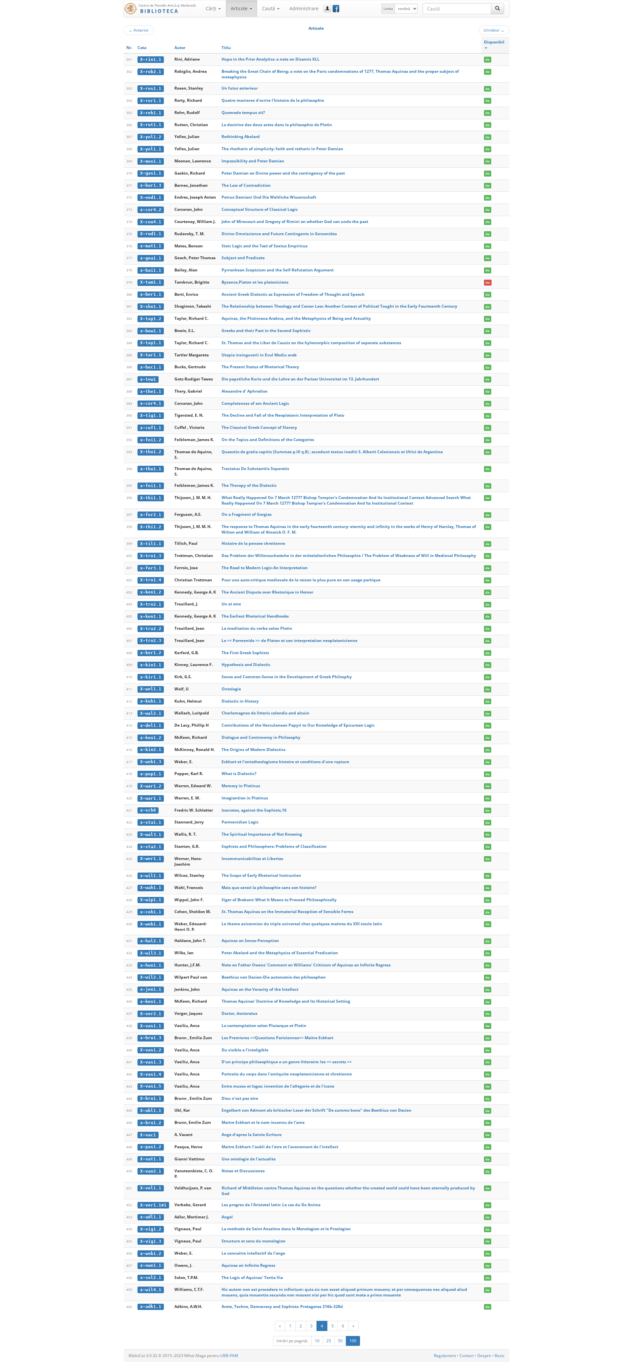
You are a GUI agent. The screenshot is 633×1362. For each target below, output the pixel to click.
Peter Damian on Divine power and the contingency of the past (283, 173)
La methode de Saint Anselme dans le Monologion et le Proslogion (286, 1229)
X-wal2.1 (150, 713)
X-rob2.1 (150, 71)
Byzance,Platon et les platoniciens (255, 282)
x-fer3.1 (150, 568)
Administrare (303, 8)
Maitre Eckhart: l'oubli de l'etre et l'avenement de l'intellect (280, 1147)
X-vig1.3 (150, 1241)
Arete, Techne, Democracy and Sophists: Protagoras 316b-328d (282, 1306)
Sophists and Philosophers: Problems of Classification (274, 846)
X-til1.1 (150, 543)
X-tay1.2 (150, 318)
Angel (227, 1217)
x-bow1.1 (150, 330)
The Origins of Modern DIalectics (254, 749)
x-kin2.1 (150, 749)
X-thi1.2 (150, 526)
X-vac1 (148, 1134)
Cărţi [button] (212, 8)
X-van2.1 (150, 1171)
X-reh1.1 (150, 112)
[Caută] (497, 8)
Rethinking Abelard (241, 136)
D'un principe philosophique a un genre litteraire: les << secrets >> (287, 1062)
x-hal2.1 (150, 940)
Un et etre (231, 604)
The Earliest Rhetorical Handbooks (255, 616)
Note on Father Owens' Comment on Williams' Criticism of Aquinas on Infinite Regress (306, 965)
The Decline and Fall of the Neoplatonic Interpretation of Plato (283, 415)
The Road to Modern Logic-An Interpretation (265, 567)
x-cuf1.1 (150, 427)
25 (328, 1341)
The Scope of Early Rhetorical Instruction (261, 875)
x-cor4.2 (150, 209)
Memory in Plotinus (241, 786)
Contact (467, 1355)
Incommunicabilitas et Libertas (252, 858)
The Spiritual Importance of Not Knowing (262, 834)
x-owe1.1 (150, 1265)
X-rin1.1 (150, 59)
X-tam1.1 (150, 282)
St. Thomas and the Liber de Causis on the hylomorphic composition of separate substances (311, 343)
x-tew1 (148, 379)
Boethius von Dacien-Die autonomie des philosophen (274, 977)
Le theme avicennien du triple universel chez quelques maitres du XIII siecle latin (302, 924)
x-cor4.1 (150, 403)
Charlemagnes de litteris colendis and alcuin (265, 713)
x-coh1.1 (150, 911)
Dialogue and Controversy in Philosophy (261, 737)
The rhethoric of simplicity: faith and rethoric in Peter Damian (282, 149)
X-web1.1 (150, 924)
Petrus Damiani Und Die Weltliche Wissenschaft (269, 197)
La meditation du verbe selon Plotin (257, 628)
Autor (179, 47)
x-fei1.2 (150, 439)
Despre (484, 1355)
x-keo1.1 (150, 1001)
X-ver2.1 (150, 1013)
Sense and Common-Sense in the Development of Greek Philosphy (287, 677)
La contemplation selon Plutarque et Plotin (264, 1025)
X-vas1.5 (150, 1086)
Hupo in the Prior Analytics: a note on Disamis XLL (270, 59)
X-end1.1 (150, 197)
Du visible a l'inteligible (245, 1050)
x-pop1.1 (150, 773)
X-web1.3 (150, 761)
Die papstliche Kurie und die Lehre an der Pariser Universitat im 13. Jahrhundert (300, 379)
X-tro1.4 (150, 579)
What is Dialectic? (239, 773)
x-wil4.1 (150, 1289)
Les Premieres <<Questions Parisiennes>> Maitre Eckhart (277, 1038)
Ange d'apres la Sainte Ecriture (252, 1134)
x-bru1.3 (150, 1037)
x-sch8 (148, 810)
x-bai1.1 (150, 270)
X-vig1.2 (150, 1229)
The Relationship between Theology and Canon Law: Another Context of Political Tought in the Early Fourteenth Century (339, 306)
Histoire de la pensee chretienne (253, 543)
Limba (388, 8)
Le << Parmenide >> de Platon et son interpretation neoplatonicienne (289, 640)
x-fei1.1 (150, 485)
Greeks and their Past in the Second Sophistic (266, 330)
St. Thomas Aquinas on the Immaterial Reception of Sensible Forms (287, 911)
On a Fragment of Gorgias (247, 514)
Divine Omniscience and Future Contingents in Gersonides (279, 233)
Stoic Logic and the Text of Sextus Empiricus (265, 246)
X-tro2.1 (150, 604)
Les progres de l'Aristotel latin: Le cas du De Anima (271, 1205)
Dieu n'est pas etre (240, 1098)
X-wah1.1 (150, 887)
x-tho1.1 (150, 468)
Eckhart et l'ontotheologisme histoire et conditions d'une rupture (285, 761)
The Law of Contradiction (246, 185)
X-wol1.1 (150, 688)
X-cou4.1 (150, 221)
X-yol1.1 (150, 149)
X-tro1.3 (150, 555)
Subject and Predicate (243, 258)
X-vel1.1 (150, 1187)
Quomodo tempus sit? (243, 112)
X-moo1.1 (150, 161)
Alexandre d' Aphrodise (244, 391)
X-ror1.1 (150, 100)
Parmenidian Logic (240, 822)
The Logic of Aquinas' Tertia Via (252, 1277)
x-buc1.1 (150, 367)
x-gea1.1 (150, 258)
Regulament (445, 1355)
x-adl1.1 (150, 1216)
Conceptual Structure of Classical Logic (260, 209)
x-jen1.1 (150, 989)
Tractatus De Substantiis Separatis (255, 468)
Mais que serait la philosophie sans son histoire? (269, 887)
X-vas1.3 (150, 1062)
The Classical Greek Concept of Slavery (259, 427)
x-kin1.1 (150, 664)
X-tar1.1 (150, 354)
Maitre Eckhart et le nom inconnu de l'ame (263, 1122)
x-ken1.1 (150, 616)
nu (488, 282)
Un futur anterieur (240, 88)
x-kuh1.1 (150, 701)
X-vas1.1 (150, 1025)
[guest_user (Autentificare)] (327, 8)
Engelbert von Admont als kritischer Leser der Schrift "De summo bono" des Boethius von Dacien (316, 1110)
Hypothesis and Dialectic (246, 664)
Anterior (139, 30)
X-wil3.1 (150, 953)
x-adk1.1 (150, 1306)
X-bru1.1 (150, 1098)
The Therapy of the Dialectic (249, 485)
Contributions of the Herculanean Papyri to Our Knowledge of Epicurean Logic (298, 725)
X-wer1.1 (150, 858)
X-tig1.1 (150, 415)
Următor (494, 30)
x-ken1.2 (150, 592)
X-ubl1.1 (150, 1110)
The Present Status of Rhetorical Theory (260, 367)
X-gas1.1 (150, 173)
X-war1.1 (150, 798)
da (487, 59)
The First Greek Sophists (245, 652)
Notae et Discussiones (243, 1171)
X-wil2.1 (150, 977)
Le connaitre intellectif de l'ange (253, 1253)
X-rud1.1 (150, 233)
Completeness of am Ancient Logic (255, 403)
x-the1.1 (150, 391)
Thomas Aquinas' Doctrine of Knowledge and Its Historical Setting (286, 1001)
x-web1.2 (150, 1253)
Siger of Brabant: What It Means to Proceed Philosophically (279, 900)
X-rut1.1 (150, 124)
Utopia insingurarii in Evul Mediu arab (259, 355)
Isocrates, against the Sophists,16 (254, 810)
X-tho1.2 (150, 451)
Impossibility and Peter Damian (253, 161)
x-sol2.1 (150, 1277)
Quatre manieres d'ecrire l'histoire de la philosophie (273, 100)
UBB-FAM (229, 1355)
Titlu (226, 47)
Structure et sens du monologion (254, 1241)
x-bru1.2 (150, 1122)
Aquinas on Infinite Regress (248, 1265)
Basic (499, 1355)
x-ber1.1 (150, 294)
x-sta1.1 (150, 822)
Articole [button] (240, 8)
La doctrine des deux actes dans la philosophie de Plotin (277, 124)
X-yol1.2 (150, 136)
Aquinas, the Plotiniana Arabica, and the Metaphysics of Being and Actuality (296, 318)
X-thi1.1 (150, 497)
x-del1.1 (150, 725)
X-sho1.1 (150, 306)
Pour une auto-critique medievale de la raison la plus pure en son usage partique (301, 580)
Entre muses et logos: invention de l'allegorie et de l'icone (278, 1086)
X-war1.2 (150, 786)
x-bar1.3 (150, 185)
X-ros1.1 (150, 88)
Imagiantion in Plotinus (245, 798)
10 (317, 1341)
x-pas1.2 (150, 1146)
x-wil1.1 (150, 875)
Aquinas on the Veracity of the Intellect (260, 989)
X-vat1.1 (150, 1158)
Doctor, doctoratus (239, 1013)
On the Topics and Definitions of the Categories (268, 439)
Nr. (129, 47)
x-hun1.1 (150, 965)
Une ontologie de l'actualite (249, 1159)
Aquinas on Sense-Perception (250, 940)
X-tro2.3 (150, 640)
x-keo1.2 (150, 737)
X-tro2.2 (150, 628)
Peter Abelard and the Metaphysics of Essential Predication (280, 953)
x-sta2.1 (150, 846)
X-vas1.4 (150, 1074)
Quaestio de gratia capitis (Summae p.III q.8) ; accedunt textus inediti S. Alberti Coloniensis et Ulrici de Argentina (332, 452)
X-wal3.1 (150, 834)
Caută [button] (269, 8)
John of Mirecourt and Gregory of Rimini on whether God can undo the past (295, 221)
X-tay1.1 (150, 342)
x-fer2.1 (150, 514)
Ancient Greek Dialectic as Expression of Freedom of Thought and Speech (293, 294)
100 (352, 1341)
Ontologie (231, 689)
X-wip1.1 (150, 899)
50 (340, 1341)
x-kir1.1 (150, 677)
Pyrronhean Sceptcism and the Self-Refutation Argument (278, 270)
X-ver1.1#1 (153, 1205)
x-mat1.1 (150, 245)
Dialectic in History (240, 701)
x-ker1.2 (150, 652)
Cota (141, 47)
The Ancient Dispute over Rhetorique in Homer (267, 592)
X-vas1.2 (150, 1049)
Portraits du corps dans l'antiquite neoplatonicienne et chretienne (287, 1074)
